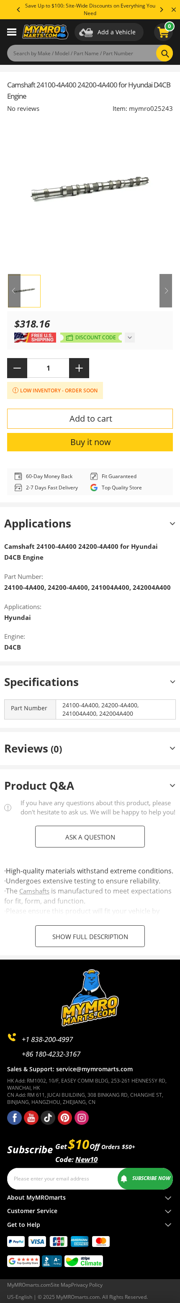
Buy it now (90, 442)
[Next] (161, 9)
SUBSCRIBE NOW (151, 1178)
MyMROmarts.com (29, 1284)
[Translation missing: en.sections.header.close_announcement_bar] (174, 9)
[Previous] (19, 9)
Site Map (61, 1284)
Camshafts (34, 891)
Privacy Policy (87, 1284)
